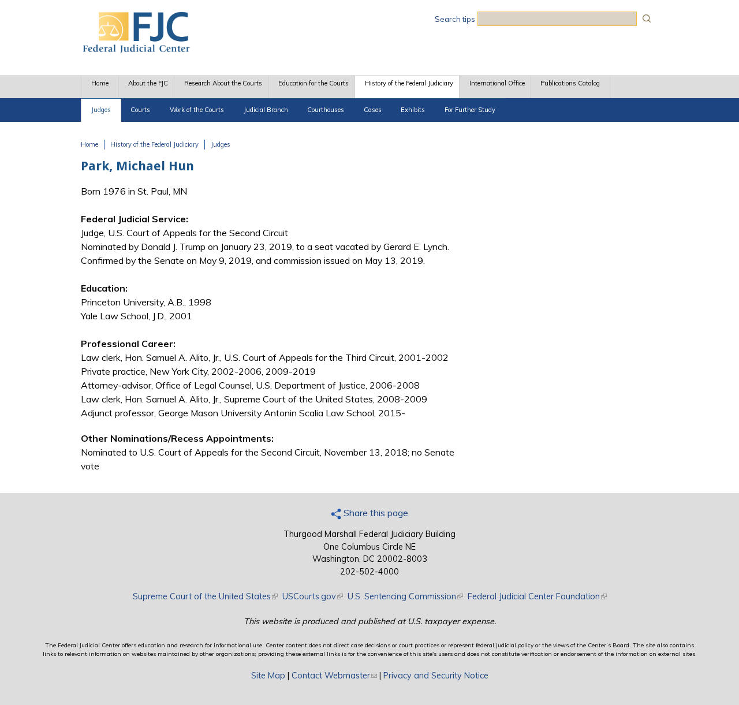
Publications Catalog (570, 83)
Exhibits (413, 110)
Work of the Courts (197, 110)
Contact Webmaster (334, 675)
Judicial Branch (266, 110)
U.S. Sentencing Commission (405, 596)
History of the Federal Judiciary (409, 83)
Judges (101, 110)
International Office (497, 83)
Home (100, 83)
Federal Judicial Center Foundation (537, 596)
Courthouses (325, 110)
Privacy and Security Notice (435, 675)
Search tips (455, 19)
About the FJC (148, 83)
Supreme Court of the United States (205, 596)
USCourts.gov (312, 596)
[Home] (136, 49)
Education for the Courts (313, 83)
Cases (373, 110)
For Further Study (470, 110)
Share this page (374, 513)
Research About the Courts (223, 83)
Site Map (268, 675)
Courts (140, 110)
